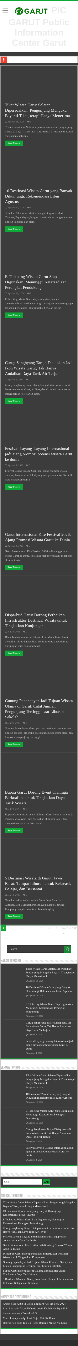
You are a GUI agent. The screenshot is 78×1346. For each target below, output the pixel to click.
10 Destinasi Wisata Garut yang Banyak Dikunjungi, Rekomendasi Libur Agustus (38, 196)
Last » (6, 937)
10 (41, 928)
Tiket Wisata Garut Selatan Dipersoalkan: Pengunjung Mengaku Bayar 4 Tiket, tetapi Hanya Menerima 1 (39, 110)
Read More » (13, 143)
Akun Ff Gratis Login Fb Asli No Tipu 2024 (41, 1303)
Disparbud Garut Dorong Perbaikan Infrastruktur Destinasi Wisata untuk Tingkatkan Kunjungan (36, 620)
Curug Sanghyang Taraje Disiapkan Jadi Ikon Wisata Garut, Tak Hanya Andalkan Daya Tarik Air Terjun (39, 368)
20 (49, 928)
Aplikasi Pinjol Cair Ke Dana (38, 1318)
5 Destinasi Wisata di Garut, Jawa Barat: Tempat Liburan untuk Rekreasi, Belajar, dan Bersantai (38, 883)
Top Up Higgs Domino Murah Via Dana (45, 1322)
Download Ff (29, 1313)
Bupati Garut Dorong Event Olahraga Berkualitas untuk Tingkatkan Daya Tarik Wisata (36, 797)
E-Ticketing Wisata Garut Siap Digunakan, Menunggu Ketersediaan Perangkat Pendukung (36, 282)
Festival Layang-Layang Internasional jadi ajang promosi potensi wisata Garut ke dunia (38, 454)
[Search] (67, 949)
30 (57, 928)
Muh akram (9, 1318)
